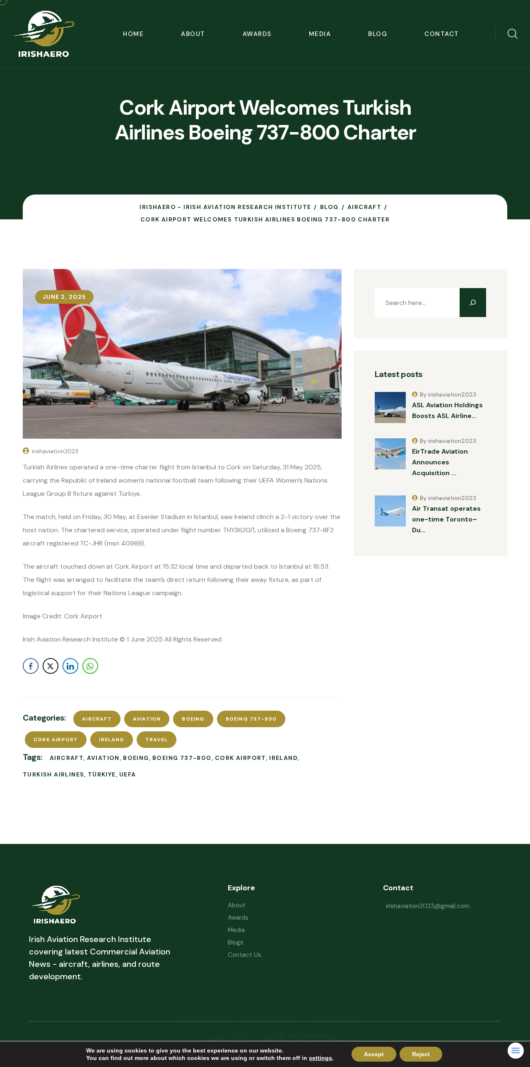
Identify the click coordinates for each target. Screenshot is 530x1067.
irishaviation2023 (55, 451)
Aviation (147, 719)
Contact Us (244, 955)
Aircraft (97, 719)
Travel (156, 739)
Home (133, 34)
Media (320, 34)
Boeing (193, 719)
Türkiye (102, 774)
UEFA (127, 774)
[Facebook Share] (31, 666)
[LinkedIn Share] (70, 666)
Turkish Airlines (53, 774)
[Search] (473, 302)
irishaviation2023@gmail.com (428, 906)
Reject (421, 1054)
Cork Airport (56, 739)
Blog (377, 34)
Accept (374, 1054)
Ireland (111, 739)
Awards (257, 34)
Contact (441, 34)
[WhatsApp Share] (90, 666)
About (193, 34)
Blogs (235, 942)
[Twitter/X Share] (50, 666)
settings (320, 1058)
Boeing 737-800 (251, 719)
